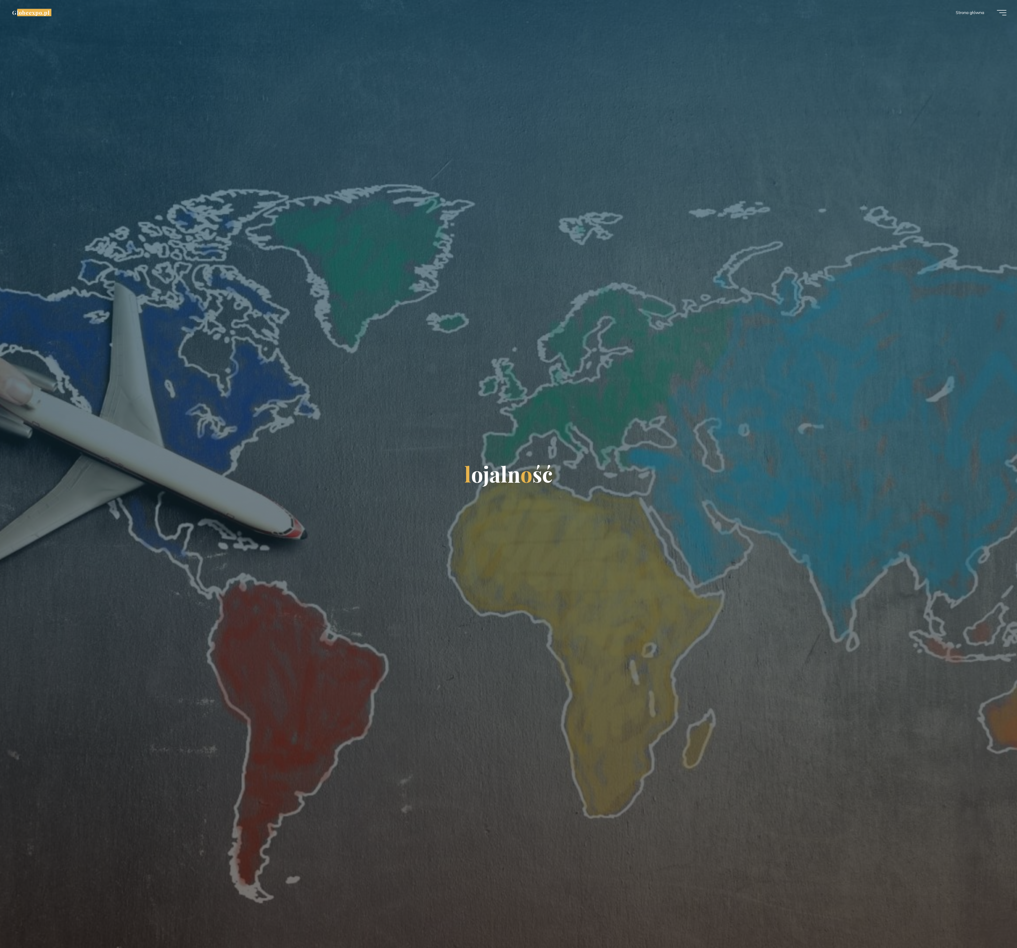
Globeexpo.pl (31, 12)
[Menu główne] (1001, 12)
